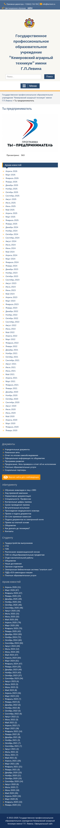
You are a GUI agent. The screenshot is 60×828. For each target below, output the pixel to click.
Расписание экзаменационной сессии (22, 552)
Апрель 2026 (11, 171)
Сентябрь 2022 (12, 322)
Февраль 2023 (12, 304)
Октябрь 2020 (12, 399)
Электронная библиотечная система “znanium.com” (28, 569)
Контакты (9, 531)
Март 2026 (10, 175)
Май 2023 (10, 294)
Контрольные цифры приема (18, 502)
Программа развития (14, 461)
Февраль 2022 (12, 343)
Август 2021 (11, 364)
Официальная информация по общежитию (25, 458)
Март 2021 (10, 381)
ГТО (7, 546)
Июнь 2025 (11, 206)
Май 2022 (10, 332)
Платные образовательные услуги (20, 467)
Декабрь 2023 (12, 269)
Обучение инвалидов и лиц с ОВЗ (20, 490)
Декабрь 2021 (12, 350)
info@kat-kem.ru (49, 4)
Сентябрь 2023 (12, 280)
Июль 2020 (11, 409)
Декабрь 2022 (12, 311)
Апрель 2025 (11, 213)
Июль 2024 (11, 245)
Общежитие (10, 525)
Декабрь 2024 (12, 227)
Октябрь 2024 (12, 234)
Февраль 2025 (12, 220)
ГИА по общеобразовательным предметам (25, 555)
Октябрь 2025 (12, 192)
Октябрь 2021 (12, 357)
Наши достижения (13, 564)
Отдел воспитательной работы (19, 558)
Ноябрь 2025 (11, 189)
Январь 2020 (11, 430)
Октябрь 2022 (12, 318)
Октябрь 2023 (12, 276)
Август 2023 (11, 283)
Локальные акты (12, 452)
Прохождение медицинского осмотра (22, 511)
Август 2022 (11, 325)
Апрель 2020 (11, 420)
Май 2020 (10, 416)
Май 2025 (10, 210)
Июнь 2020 (11, 413)
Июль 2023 (11, 287)
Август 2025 (11, 199)
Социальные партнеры (15, 470)
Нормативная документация (18, 496)
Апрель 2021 (11, 378)
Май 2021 (10, 374)
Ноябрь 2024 (11, 231)
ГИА (7, 549)
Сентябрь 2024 (12, 238)
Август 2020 (11, 406)
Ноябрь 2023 (11, 273)
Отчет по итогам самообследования (21, 455)
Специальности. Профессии (18, 499)
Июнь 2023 (11, 290)
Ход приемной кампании (16, 493)
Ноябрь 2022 (11, 315)
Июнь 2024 (11, 248)
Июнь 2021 (11, 371)
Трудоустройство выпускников (19, 543)
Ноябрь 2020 (11, 395)
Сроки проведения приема (17, 505)
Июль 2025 (11, 203)
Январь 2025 (11, 224)
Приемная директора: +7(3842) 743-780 (22, 4)
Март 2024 (10, 259)
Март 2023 (10, 301)
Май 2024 (10, 252)
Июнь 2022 (11, 329)
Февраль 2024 (12, 262)
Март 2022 (10, 339)
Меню (33, 85)
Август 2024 (11, 241)
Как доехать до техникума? (17, 528)
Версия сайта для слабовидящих (23, 477)
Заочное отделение (14, 566)
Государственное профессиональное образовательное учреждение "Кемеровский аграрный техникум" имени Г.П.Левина (31, 52)
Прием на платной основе (17, 522)
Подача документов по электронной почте (24, 519)
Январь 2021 (11, 388)
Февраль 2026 (12, 178)
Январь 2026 (11, 182)
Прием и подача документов (18, 513)
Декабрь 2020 (12, 392)
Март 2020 (10, 423)
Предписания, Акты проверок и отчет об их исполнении (30, 464)
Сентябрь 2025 (12, 196)
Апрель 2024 (11, 255)
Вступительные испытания (17, 508)
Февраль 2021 (12, 385)
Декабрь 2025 (12, 185)
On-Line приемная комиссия (18, 516)
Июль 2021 (11, 367)
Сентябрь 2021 (12, 360)
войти (30, 8)
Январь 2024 (11, 266)
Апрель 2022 (11, 336)
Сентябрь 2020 (12, 402)
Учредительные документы (17, 449)
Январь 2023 (11, 308)
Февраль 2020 (12, 427)
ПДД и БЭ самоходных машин (19, 572)
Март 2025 (10, 217)
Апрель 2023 (11, 297)
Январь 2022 (11, 346)
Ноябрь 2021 (11, 353)
